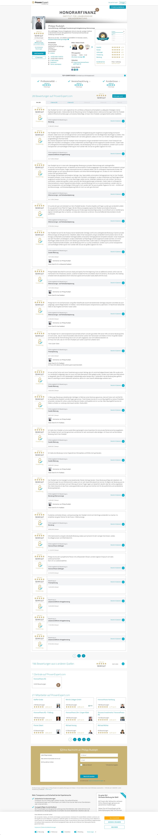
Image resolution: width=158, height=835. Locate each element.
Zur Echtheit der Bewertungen (39, 48)
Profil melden (49, 789)
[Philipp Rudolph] (38, 22)
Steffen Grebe (38, 699)
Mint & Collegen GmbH (73, 699)
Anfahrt (52, 53)
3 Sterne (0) (87, 102)
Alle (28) (38, 102)
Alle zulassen (114, 818)
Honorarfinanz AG (40, 679)
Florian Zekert (38, 725)
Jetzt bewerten (39, 53)
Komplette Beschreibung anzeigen (57, 39)
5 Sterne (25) (54, 102)
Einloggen (122, 2)
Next (92, 47)
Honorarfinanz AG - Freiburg (43, 712)
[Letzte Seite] (88, 739)
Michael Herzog (71, 725)
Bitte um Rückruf (87, 765)
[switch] (49, 832)
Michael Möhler (103, 725)
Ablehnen (114, 827)
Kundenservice (101, 62)
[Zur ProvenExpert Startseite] (40, 3)
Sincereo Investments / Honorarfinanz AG (111, 713)
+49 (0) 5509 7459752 (56, 57)
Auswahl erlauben (114, 822)
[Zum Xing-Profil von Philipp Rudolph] (75, 70)
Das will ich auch (113, 2)
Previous (70, 47)
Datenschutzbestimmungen (48, 827)
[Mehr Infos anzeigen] (103, 36)
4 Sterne (113, 33)
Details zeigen (90, 832)
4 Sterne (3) (70, 102)
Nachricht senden (89, 776)
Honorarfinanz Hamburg (106, 699)
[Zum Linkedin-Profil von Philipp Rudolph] (77, 70)
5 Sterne (113, 31)
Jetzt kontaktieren (118, 7)
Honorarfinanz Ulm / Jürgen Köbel (77, 712)
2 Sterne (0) (103, 102)
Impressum (38, 827)
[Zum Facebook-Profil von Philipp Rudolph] (73, 70)
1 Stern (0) (119, 102)
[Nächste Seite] (83, 655)
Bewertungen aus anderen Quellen (38, 43)
